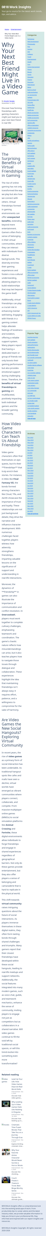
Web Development (33, 42)
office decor (31, 151)
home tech (30, 285)
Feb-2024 (30, 488)
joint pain (30, 393)
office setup (30, 275)
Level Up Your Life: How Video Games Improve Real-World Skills (17, 1084)
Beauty (29, 72)
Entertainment (16, 29)
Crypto (29, 267)
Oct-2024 (30, 481)
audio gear (30, 222)
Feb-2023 (30, 465)
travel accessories (32, 191)
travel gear (30, 173)
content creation (32, 237)
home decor (31, 201)
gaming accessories (33, 204)
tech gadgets (31, 153)
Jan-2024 (30, 463)
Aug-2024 (30, 445)
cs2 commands (31, 390)
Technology (30, 39)
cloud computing (32, 342)
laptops (29, 257)
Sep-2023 (30, 483)
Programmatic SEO (33, 100)
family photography (33, 350)
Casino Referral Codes (34, 316)
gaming (29, 143)
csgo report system (33, 380)
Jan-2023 (30, 458)
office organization (33, 125)
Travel (29, 57)
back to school (31, 90)
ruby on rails (31, 378)
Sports (29, 75)
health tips (30, 110)
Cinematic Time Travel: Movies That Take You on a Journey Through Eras (17, 1131)
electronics (30, 245)
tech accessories (32, 120)
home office (31, 105)
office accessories (32, 272)
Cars (28, 64)
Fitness (29, 69)
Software (30, 54)
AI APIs (29, 189)
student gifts (31, 166)
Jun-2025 (30, 511)
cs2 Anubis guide (32, 401)
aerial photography (33, 352)
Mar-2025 (30, 506)
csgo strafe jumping (33, 408)
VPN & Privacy (31, 318)
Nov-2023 (30, 491)
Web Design (31, 85)
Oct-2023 (30, 478)
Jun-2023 (30, 468)
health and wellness (33, 140)
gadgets (29, 97)
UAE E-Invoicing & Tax (34, 313)
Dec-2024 (30, 498)
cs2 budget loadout (33, 406)
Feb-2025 (30, 501)
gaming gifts (31, 123)
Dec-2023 (30, 493)
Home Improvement (33, 67)
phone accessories (33, 113)
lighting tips (30, 107)
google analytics (32, 411)
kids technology (32, 148)
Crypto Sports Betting (33, 303)
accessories (31, 209)
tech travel (30, 229)
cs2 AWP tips (31, 396)
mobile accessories (33, 118)
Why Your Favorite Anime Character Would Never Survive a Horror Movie (17, 1158)
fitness (29, 135)
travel (29, 163)
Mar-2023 (30, 448)
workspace (30, 161)
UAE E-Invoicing (32, 308)
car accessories (32, 95)
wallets (29, 262)
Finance (29, 80)
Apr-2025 (30, 503)
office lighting (31, 242)
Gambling (30, 186)
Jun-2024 (30, 486)
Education (30, 77)
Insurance (30, 82)
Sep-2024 (30, 473)
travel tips (30, 239)
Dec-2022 (30, 437)
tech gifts (30, 176)
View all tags (31, 418)
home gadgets (31, 270)
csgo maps (30, 368)
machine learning (32, 337)
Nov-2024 (30, 450)
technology (30, 156)
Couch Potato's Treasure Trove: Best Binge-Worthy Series (17, 1184)
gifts (28, 138)
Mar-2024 (30, 470)
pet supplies (31, 214)
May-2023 (30, 440)
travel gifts (30, 181)
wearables (30, 168)
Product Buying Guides (34, 290)
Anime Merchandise (33, 250)
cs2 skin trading (32, 363)
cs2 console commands (34, 357)
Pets (28, 47)
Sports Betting (31, 288)
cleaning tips (31, 196)
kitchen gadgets (32, 280)
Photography (31, 44)
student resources (32, 128)
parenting (30, 224)
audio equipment (32, 206)
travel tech (30, 265)
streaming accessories (34, 130)
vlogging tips (31, 179)
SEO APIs (30, 102)
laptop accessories (33, 115)
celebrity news (31, 375)
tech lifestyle (31, 260)
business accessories (33, 234)
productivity (30, 133)
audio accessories (32, 227)
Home (7, 29)
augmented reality (32, 383)
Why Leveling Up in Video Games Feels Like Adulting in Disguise (17, 1107)
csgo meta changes (33, 388)
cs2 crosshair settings (33, 373)
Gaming (29, 49)
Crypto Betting (31, 305)
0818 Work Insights (16, 7)
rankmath (30, 360)
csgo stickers (31, 385)
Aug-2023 (30, 476)
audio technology (32, 92)
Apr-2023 (30, 460)
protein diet (30, 403)
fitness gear (31, 219)
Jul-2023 (29, 453)
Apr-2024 (30, 496)
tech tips (30, 217)
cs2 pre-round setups (33, 398)
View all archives (32, 514)
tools (28, 232)
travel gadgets (31, 171)
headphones (31, 255)
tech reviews (31, 158)
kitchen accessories (33, 278)
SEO (28, 52)
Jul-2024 (29, 455)
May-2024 (30, 443)
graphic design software (34, 365)
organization (31, 252)
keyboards (30, 247)
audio (29, 283)
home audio (31, 146)
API (28, 311)
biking (29, 87)
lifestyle (29, 199)
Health (29, 62)
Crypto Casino (31, 184)
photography (31, 212)
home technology (32, 194)
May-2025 (30, 509)
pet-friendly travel (32, 355)
